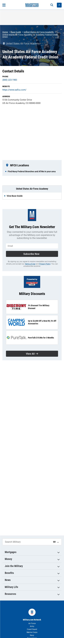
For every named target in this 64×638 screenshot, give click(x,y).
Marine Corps (32, 632)
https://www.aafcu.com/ (14, 89)
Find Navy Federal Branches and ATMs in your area (32, 171)
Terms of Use (30, 264)
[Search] (52, 5)
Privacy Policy (44, 264)
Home (5, 32)
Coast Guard (32, 629)
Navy (32, 635)
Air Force (32, 623)
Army (32, 626)
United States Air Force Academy (39, 32)
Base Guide (16, 32)
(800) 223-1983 (9, 80)
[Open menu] (4, 5)
